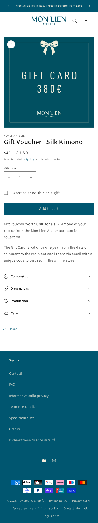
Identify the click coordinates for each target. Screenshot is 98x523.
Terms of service (23, 508)
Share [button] (13, 329)
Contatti (15, 373)
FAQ (12, 384)
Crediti (14, 429)
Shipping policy (48, 508)
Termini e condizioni (25, 406)
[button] (10, 21)
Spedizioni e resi (22, 417)
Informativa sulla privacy (29, 395)
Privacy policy (81, 500)
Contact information (77, 508)
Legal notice (51, 516)
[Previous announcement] (9, 6)
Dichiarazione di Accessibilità (32, 440)
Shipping (28, 159)
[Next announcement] (89, 6)
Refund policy (58, 500)
